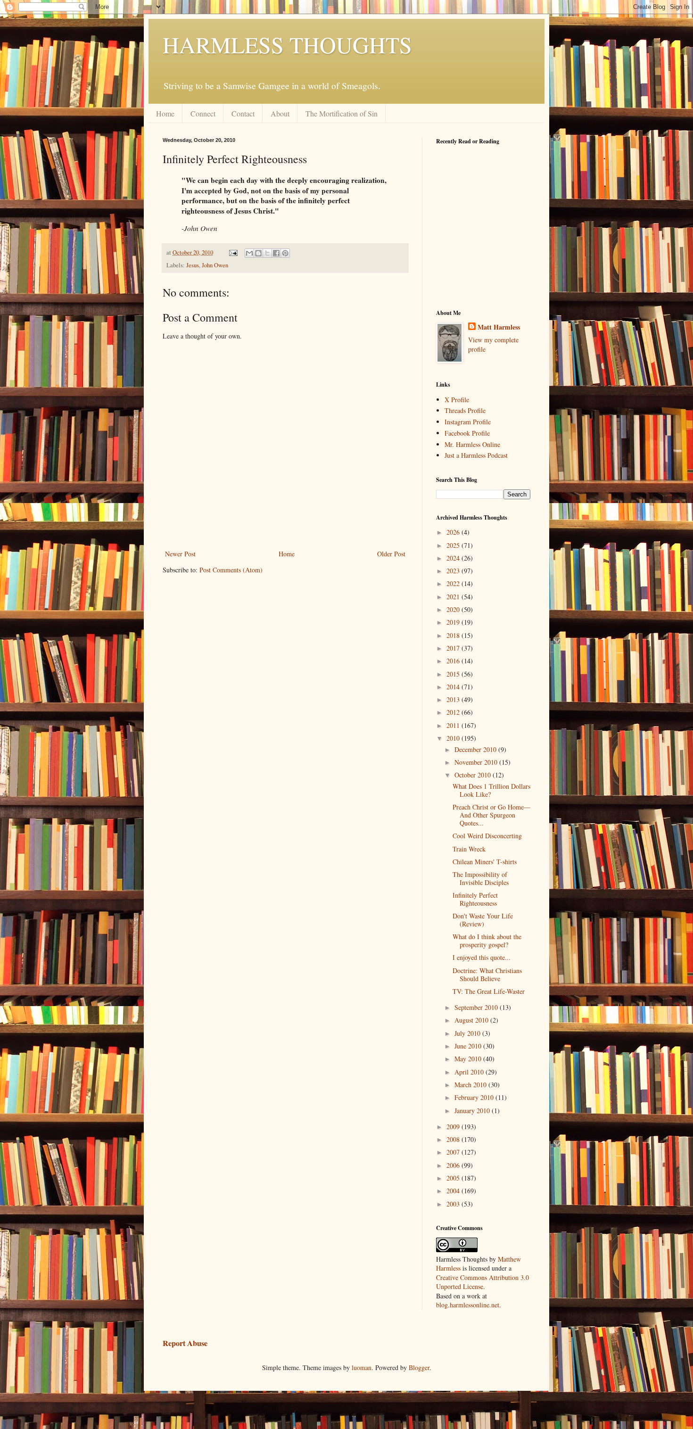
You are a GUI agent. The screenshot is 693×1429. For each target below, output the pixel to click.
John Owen (215, 265)
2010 (454, 738)
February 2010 (474, 1097)
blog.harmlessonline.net (467, 1304)
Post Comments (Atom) (231, 569)
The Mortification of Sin (341, 113)
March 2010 (471, 1084)
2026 (454, 532)
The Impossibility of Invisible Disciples (481, 878)
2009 (454, 1126)
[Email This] (249, 253)
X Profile (457, 399)
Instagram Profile (468, 421)
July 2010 (468, 1033)
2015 (454, 673)
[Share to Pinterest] (285, 253)
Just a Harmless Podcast (476, 455)
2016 (454, 660)
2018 (454, 635)
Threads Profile (465, 410)
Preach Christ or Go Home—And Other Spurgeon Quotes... (491, 814)
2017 (454, 648)
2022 (454, 583)
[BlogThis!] (258, 253)
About (280, 113)
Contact (243, 113)
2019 (454, 622)
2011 (454, 725)
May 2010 (468, 1058)
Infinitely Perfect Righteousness (475, 899)
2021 (454, 596)
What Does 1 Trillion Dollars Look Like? (491, 790)
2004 (454, 1190)
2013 (454, 699)
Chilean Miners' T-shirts (485, 861)
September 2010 (477, 1007)
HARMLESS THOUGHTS (287, 44)
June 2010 (468, 1045)
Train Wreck (469, 848)
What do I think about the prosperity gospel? (487, 940)
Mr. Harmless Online (472, 444)
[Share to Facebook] (276, 253)
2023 (454, 570)
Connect (202, 113)
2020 (454, 609)
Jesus (192, 265)
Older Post (391, 553)
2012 (454, 712)
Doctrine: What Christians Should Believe (487, 974)
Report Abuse (185, 1343)
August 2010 (472, 1020)
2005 (454, 1177)
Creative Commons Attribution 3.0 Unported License (482, 1282)
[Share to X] (267, 253)
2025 (454, 545)
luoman (361, 1367)
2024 (454, 557)
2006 (454, 1165)
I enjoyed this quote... (482, 957)
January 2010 (473, 1110)
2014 (454, 686)
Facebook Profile (467, 433)
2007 (454, 1152)
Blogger (419, 1367)
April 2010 (470, 1071)
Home (165, 113)
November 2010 (476, 762)
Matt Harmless (499, 327)
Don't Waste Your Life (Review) (483, 919)
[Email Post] (232, 252)
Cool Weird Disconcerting (487, 835)
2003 (454, 1203)
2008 (454, 1139)
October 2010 (473, 774)
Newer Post (180, 553)
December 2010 (476, 749)
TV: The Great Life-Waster (489, 991)
